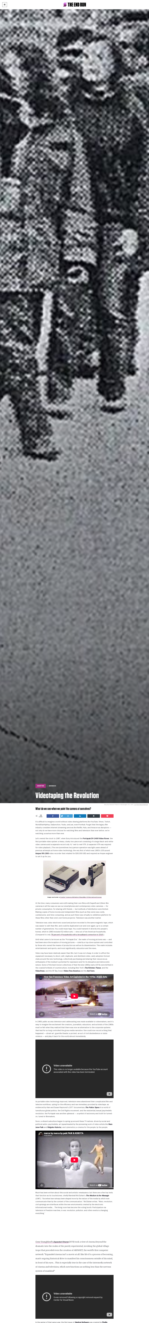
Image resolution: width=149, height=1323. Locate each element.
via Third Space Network (141, 804)
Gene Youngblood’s (52, 1242)
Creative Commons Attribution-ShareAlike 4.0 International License (81, 897)
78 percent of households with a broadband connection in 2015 (77, 934)
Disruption (40, 786)
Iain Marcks (52, 786)
